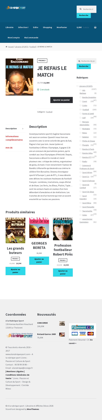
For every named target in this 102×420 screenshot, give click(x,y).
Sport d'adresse (88, 181)
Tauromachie (87, 211)
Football (33, 47)
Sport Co (85, 176)
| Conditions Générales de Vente (17, 375)
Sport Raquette (88, 207)
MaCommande (31, 37)
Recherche (83, 15)
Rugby (84, 161)
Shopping (47, 27)
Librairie (9, 27)
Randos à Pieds (88, 149)
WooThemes (33, 409)
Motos (84, 133)
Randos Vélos (87, 153)
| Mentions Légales (15, 371)
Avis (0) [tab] (9, 147)
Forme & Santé (88, 113)
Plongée (85, 145)
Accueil (11, 47)
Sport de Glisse (88, 192)
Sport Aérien (87, 172)
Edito (35, 27)
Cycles (84, 105)
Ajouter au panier (61, 100)
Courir (84, 101)
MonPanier (62, 27)
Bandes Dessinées (89, 97)
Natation (85, 137)
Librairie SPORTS (21, 47)
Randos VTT (86, 157)
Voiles (84, 215)
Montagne (86, 129)
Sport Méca (86, 203)
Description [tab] (11, 128)
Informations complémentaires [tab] (14, 138)
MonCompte (14, 37)
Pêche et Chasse (88, 141)
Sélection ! (23, 27)
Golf (84, 118)
